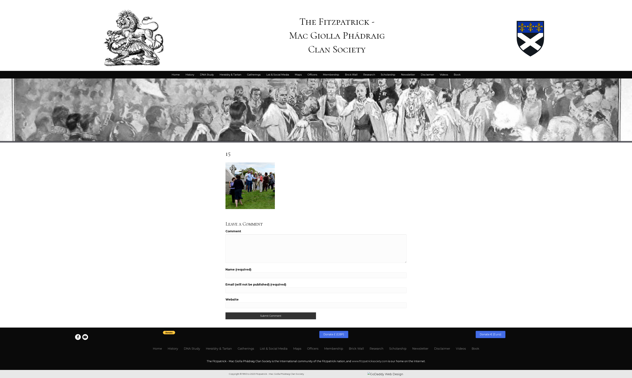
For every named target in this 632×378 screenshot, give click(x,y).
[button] (333, 334)
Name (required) (238, 269)
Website (232, 299)
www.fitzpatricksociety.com (370, 361)
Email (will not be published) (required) (255, 284)
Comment (233, 231)
